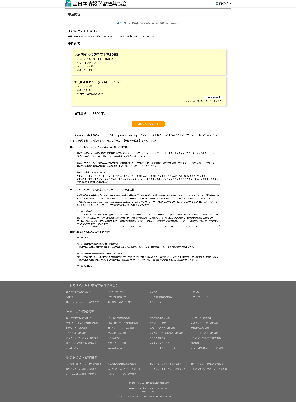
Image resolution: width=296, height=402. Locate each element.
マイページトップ (116, 291)
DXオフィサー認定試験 (76, 327)
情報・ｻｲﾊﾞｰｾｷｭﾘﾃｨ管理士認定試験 (82, 322)
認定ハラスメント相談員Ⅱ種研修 (81, 369)
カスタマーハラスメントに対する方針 (83, 301)
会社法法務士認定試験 (76, 332)
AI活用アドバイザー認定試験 (162, 327)
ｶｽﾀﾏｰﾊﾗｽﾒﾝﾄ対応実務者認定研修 (81, 374)
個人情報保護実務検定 (160, 317)
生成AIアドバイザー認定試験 (121, 327)
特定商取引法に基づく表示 (120, 301)
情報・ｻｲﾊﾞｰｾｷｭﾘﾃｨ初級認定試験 (123, 322)
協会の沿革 (71, 296)
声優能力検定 (72, 348)
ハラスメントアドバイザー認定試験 (82, 337)
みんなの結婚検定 (158, 337)
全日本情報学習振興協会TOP (79, 291)
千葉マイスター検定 (117, 343)
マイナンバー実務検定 (201, 317)
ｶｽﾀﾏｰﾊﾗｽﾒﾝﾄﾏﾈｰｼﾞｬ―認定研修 (122, 374)
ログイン (225, 3)
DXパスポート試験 (158, 322)
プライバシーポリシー (201, 296)
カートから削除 (213, 97)
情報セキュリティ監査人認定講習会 (207, 363)
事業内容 (195, 291)
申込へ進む (147, 124)
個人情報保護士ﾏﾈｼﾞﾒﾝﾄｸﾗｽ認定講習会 (83, 363)
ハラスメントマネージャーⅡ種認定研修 (167, 369)
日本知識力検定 (115, 348)
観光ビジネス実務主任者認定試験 (81, 343)
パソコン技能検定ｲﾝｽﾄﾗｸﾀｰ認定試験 (207, 348)
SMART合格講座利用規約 (161, 296)
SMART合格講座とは (117, 296)
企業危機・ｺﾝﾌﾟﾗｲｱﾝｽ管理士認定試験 (166, 332)
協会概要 (154, 291)
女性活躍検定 (114, 337)
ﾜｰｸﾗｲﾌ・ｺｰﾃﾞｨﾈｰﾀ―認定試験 (204, 332)
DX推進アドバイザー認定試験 (204, 322)
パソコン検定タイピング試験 (163, 348)
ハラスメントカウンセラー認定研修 (124, 369)
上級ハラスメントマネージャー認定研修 (209, 369)
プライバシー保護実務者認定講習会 (166, 363)
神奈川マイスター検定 (160, 343)
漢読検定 (195, 343)
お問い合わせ (156, 301)
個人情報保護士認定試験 (119, 317)
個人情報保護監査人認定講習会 (122, 363)
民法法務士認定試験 (117, 332)
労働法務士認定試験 (200, 327)
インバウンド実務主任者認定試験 (206, 337)
